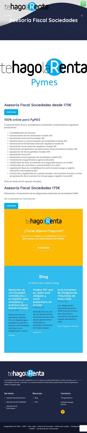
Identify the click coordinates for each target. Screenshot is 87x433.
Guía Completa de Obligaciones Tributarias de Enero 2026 (67, 294)
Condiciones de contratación (47, 429)
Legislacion (37, 332)
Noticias (11, 335)
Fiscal (60, 326)
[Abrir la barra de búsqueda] (82, 15)
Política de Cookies (62, 426)
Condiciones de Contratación (21, 199)
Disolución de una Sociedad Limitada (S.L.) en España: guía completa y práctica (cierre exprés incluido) (18, 299)
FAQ (36, 402)
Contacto (43, 247)
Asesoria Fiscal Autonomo (15, 398)
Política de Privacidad (45, 426)
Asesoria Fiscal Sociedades (16, 402)
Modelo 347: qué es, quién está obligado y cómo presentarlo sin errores (43, 297)
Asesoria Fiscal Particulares (11, 407)
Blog (36, 398)
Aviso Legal (32, 426)
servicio (79, 380)
